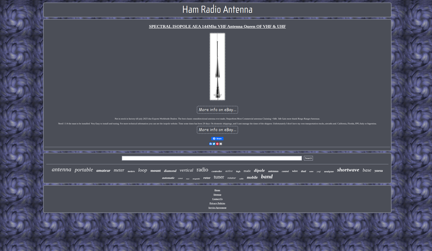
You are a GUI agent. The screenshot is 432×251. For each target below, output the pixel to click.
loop (142, 170)
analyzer (329, 171)
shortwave (348, 170)
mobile (252, 177)
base (367, 170)
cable (241, 179)
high (238, 171)
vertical (186, 170)
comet (180, 178)
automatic (168, 178)
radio (202, 169)
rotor (206, 178)
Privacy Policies (217, 203)
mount (156, 170)
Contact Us (217, 199)
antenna (61, 169)
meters (131, 171)
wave (311, 171)
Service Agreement (217, 207)
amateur (103, 170)
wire (295, 171)
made (247, 171)
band (267, 176)
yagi (319, 171)
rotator (231, 178)
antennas (273, 171)
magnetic (196, 179)
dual (303, 171)
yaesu (379, 171)
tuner (219, 177)
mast (187, 179)
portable (84, 170)
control (285, 171)
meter (119, 170)
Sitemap (217, 194)
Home (217, 190)
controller (217, 171)
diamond (170, 171)
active (229, 171)
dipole (259, 170)
